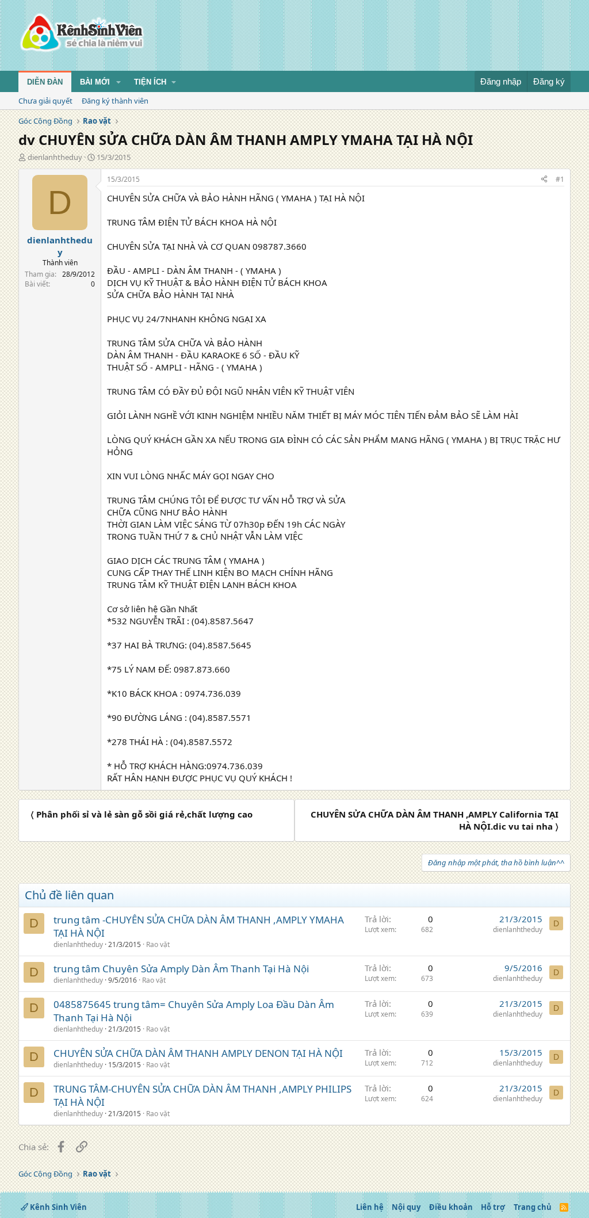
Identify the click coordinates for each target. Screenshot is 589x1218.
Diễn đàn (45, 82)
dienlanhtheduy (55, 157)
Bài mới (95, 82)
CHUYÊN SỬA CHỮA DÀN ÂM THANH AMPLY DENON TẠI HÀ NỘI (198, 1053)
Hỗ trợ (493, 1207)
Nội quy (406, 1207)
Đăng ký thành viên (115, 101)
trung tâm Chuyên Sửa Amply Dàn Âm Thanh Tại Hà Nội (181, 968)
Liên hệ (370, 1207)
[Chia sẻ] (544, 179)
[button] (118, 82)
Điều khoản (451, 1207)
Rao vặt (158, 944)
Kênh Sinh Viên (57, 1207)
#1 (560, 179)
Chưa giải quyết (45, 101)
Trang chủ (533, 1207)
